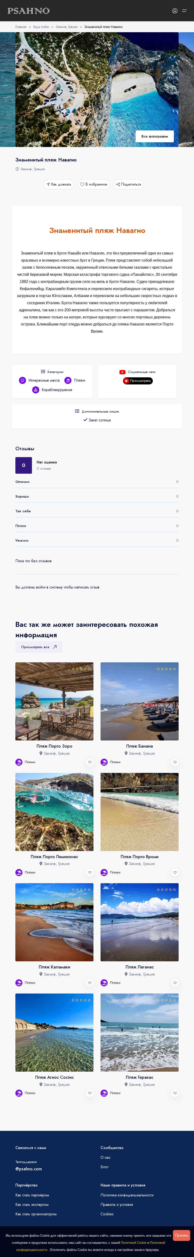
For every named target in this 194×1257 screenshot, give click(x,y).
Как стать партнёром (32, 1195)
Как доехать (61, 184)
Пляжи (79, 380)
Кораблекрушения (57, 389)
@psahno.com (28, 1169)
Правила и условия (117, 1204)
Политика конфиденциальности (127, 1195)
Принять (181, 1235)
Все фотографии (154, 136)
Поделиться (131, 184)
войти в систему (49, 587)
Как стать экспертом (31, 1204)
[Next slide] (171, 89)
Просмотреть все (35, 647)
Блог (105, 1167)
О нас (105, 1157)
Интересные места (44, 380)
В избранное (96, 184)
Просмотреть (140, 380)
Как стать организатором (36, 1214)
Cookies (107, 1214)
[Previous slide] (22, 89)
